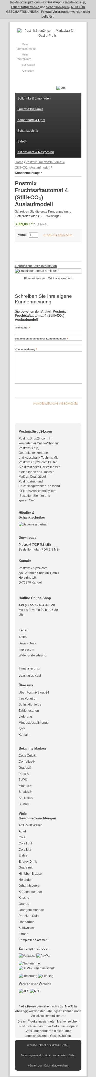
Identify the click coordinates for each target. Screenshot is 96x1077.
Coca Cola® (27, 755)
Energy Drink (28, 861)
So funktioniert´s (30, 704)
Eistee (23, 855)
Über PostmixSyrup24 (34, 692)
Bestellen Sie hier (31, 496)
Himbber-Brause (30, 873)
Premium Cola (29, 916)
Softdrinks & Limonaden (34, 98)
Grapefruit (26, 867)
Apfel (22, 831)
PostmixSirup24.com (25, 2)
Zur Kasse (28, 64)
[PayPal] (43, 956)
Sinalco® (25, 792)
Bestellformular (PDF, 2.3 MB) (39, 549)
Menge (22, 235)
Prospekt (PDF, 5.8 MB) (35, 544)
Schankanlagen (57, 7)
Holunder (25, 880)
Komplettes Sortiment (33, 940)
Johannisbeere (29, 885)
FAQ (22, 729)
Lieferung (25, 716)
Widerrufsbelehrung (32, 655)
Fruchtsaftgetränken (33, 486)
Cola (22, 837)
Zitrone (23, 934)
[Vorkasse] (27, 956)
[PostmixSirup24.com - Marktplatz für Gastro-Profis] (47, 33)
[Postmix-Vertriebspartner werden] (33, 524)
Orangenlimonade (31, 910)
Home (19, 162)
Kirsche (24, 897)
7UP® (23, 780)
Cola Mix (25, 849)
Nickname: (21, 327)
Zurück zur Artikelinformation (36, 266)
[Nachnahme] (29, 963)
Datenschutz (27, 643)
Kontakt (24, 735)
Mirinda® (25, 786)
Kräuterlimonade (30, 892)
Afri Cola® (26, 798)
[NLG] (35, 991)
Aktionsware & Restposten (35, 152)
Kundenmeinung (25, 349)
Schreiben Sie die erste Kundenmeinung (43, 211)
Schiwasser (27, 928)
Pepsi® (24, 774)
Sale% (22, 141)
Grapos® (25, 768)
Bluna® (24, 804)
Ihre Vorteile (27, 698)
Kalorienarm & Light (31, 120)
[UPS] (24, 991)
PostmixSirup (75, 2)
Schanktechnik (27, 131)
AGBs (23, 637)
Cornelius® (27, 761)
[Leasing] (46, 976)
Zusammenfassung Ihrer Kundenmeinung (40, 338)
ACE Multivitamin (30, 825)
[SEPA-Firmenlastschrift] (37, 968)
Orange (24, 904)
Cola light (25, 843)
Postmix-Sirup (28, 448)
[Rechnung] (28, 976)
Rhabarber (26, 922)
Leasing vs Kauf (30, 675)
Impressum (26, 649)
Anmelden (28, 70)
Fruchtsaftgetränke (25, 7)
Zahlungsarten (29, 710)
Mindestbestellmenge (34, 722)
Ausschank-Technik (38, 457)
